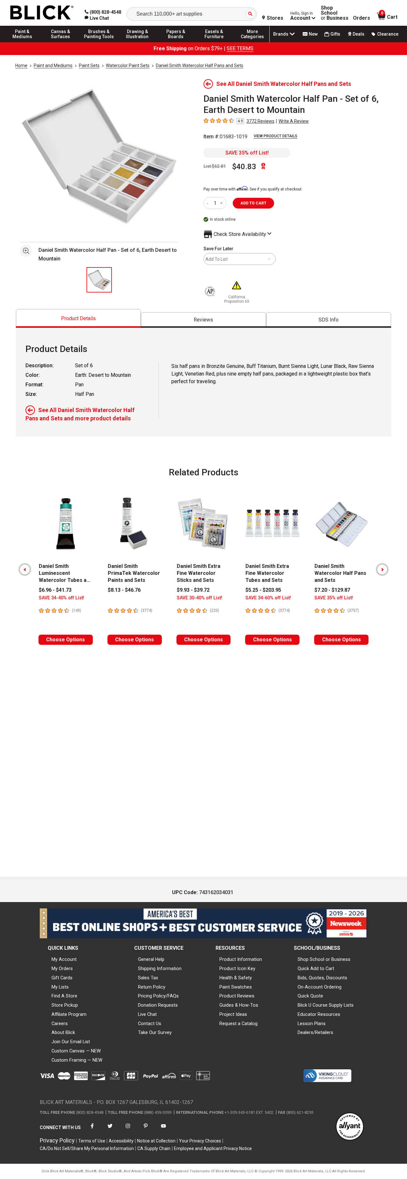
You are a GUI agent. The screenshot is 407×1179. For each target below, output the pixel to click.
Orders (361, 18)
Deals (358, 34)
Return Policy (151, 987)
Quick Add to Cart (316, 968)
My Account (64, 959)
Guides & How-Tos (238, 1005)
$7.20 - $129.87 (332, 590)
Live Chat (147, 1014)
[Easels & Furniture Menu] (214, 42)
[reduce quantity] (209, 203)
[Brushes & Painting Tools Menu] (99, 42)
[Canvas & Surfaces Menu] (60, 42)
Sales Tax (148, 978)
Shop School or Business (324, 959)
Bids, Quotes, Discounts (322, 978)
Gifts (335, 34)
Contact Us (149, 1023)
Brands (280, 34)
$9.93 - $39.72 (193, 590)
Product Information (240, 959)
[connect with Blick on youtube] (163, 1130)
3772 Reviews (260, 121)
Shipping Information (160, 968)
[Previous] (24, 569)
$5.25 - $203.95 (263, 590)
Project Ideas (233, 1014)
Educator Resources (319, 1014)
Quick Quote (310, 996)
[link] (97, 18)
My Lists (60, 987)
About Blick (63, 1032)
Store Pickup (65, 1005)
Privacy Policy (57, 1140)
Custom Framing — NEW (77, 1060)
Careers (60, 1023)
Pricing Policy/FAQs (158, 996)
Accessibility (121, 1140)
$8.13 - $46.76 (124, 590)
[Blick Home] (42, 13)
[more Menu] (252, 42)
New (313, 34)
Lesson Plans (312, 1023)
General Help (151, 959)
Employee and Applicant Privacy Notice (213, 1148)
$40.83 (244, 166)
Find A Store (64, 996)
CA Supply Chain (153, 1148)
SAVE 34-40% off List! (61, 598)
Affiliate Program (69, 1014)
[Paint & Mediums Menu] (22, 42)
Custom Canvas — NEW (76, 1051)
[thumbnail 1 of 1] (99, 280)
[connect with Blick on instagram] (127, 1130)
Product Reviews (236, 996)
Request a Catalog (238, 1023)
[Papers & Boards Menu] (176, 42)
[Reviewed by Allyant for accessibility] (349, 1127)
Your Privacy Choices (200, 1140)
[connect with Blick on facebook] (92, 1130)
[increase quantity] (222, 203)
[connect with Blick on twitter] (110, 1130)
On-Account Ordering (319, 987)
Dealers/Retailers (315, 1032)
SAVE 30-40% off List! (199, 598)
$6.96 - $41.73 (55, 590)
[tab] (78, 318)
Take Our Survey (155, 1032)
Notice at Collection (156, 1140)
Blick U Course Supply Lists (326, 1005)
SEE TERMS (240, 48)
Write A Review (294, 121)
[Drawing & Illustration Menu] (137, 42)
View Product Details (275, 136)
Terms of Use (91, 1140)
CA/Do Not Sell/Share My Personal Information (87, 1148)
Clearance (387, 34)
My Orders (62, 968)
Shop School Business (334, 13)
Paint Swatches (235, 987)
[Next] (382, 569)
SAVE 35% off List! (247, 153)
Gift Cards (62, 978)
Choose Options (65, 640)
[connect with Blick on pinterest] (145, 1130)
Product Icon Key (237, 968)
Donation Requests (158, 1005)
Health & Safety (235, 978)
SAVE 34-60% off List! (268, 598)
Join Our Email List (71, 1042)
